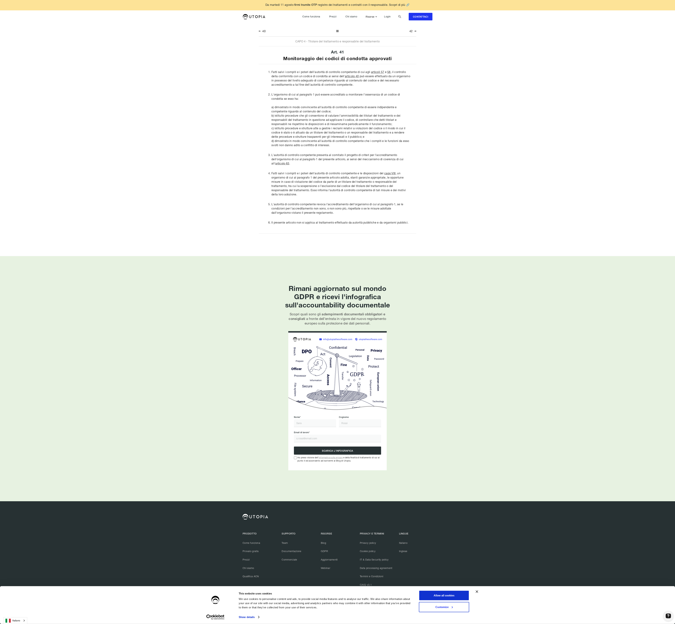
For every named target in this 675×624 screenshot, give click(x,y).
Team (285, 542)
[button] (372, 17)
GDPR (324, 551)
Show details (247, 617)
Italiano (403, 542)
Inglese (403, 551)
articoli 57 (377, 72)
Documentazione (291, 551)
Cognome (344, 417)
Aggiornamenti (329, 559)
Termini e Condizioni (371, 576)
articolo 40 (352, 76)
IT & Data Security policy (374, 559)
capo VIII (390, 173)
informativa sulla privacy (331, 457)
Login (387, 16)
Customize (442, 606)
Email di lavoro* (302, 432)
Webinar (325, 567)
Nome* (297, 417)
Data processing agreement (376, 567)
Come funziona (311, 16)
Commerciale (289, 559)
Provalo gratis (251, 551)
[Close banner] (477, 591)
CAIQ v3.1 (366, 584)
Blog (323, 542)
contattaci (420, 16)
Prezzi (332, 16)
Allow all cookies (444, 595)
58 (389, 72)
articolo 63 (282, 163)
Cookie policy (367, 551)
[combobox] (15, 620)
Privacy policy (368, 542)
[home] (254, 17)
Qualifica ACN (251, 576)
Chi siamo (351, 16)
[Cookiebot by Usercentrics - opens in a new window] (215, 617)
